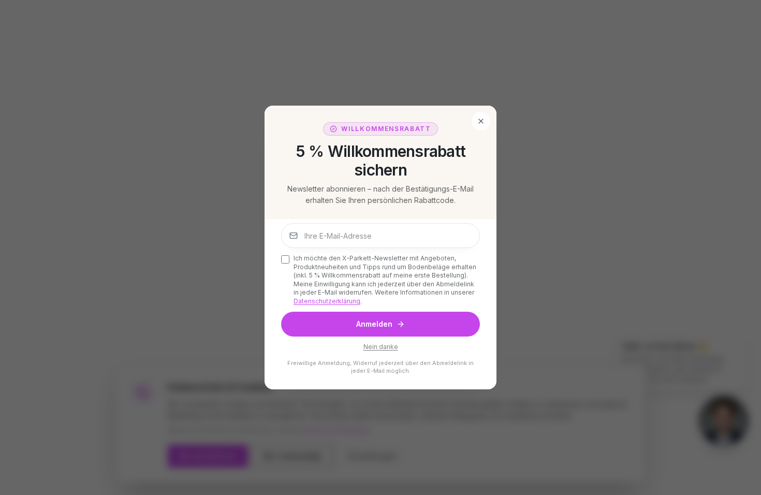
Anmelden (374, 323)
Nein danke (380, 347)
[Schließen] (481, 121)
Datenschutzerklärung (327, 301)
